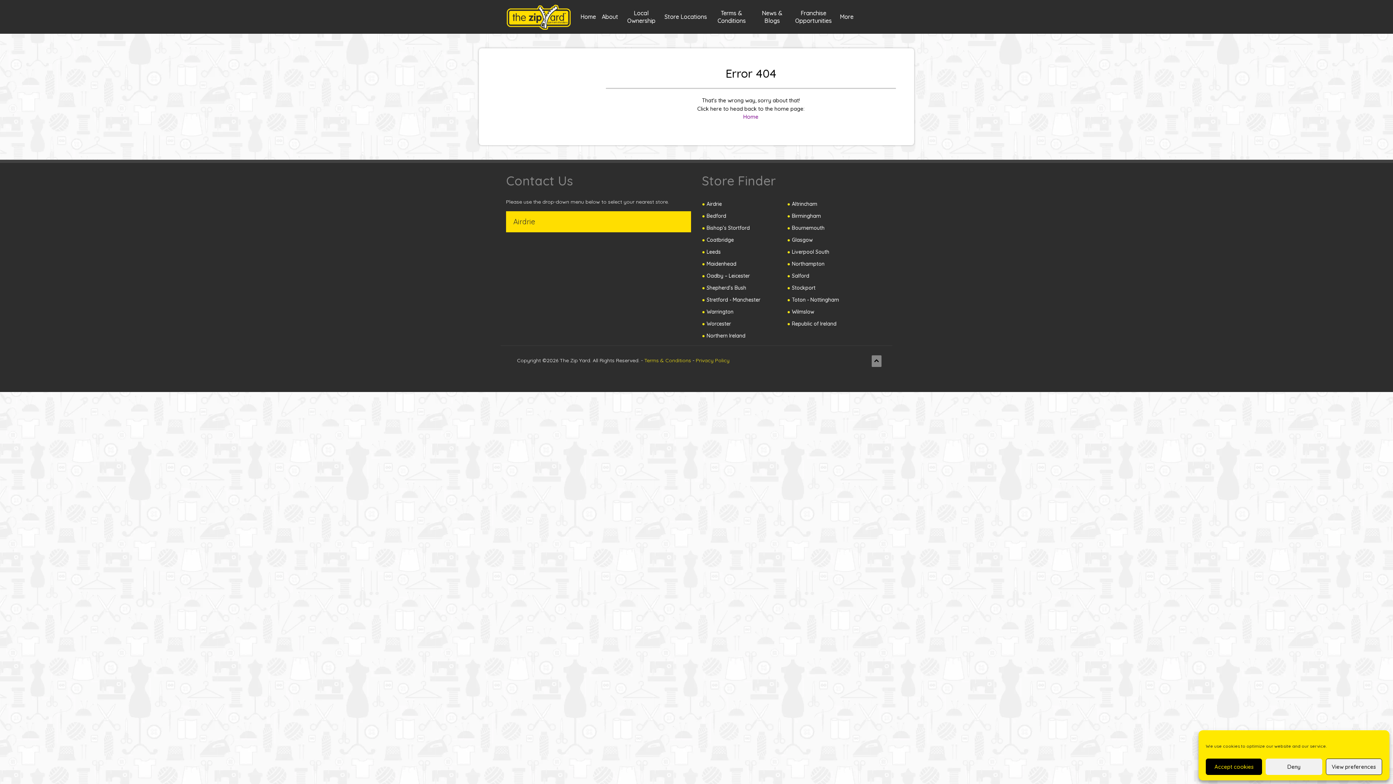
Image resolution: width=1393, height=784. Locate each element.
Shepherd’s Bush (726, 288)
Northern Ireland (726, 335)
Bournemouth (808, 228)
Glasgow (802, 240)
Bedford (716, 216)
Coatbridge (720, 240)
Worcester (719, 323)
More (847, 16)
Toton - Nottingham (815, 300)
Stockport (803, 288)
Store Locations (686, 16)
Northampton (808, 264)
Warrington (720, 312)
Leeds (714, 252)
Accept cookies (1234, 766)
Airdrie (714, 204)
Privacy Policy (713, 360)
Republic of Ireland (814, 323)
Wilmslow (803, 312)
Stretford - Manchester (733, 300)
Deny (1293, 766)
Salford (800, 276)
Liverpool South (810, 252)
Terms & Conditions (667, 360)
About (610, 16)
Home (588, 16)
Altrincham (804, 204)
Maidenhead (721, 264)
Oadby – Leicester (728, 276)
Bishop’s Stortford (728, 228)
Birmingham (806, 216)
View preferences (1354, 766)
